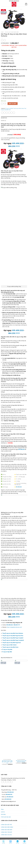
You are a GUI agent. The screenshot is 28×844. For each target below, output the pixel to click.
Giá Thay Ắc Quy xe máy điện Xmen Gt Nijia (21, 761)
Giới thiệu (3, 814)
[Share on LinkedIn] (14, 113)
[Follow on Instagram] (4, 782)
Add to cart (12, 103)
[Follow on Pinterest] (11, 782)
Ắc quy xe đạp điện (7, 651)
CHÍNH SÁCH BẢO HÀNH (7, 827)
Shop (2, 809)
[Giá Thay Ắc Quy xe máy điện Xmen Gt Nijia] (21, 709)
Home (2, 32)
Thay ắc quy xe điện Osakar (18, 108)
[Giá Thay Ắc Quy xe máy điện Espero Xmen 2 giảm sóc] (7, 709)
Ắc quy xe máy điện (9, 108)
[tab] (14, 118)
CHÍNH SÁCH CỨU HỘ (6, 834)
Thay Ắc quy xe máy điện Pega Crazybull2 (13, 640)
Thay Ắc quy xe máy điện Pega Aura (11, 642)
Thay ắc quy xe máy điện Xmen (12, 32)
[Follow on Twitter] (7, 782)
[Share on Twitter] (7, 113)
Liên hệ (3, 812)
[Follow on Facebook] (2, 782)
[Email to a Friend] (9, 113)
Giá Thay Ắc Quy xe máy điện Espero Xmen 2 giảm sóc (7, 762)
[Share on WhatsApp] (2, 113)
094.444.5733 (9, 794)
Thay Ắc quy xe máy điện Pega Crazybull (12, 638)
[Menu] (2, 4)
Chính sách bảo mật (6, 817)
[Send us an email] (9, 782)
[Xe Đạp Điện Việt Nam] (14, 4)
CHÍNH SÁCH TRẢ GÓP (6, 832)
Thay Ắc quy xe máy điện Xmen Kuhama (12, 633)
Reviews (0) (3, 120)
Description (4, 117)
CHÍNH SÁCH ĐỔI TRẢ (6, 824)
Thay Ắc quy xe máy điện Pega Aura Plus (12, 635)
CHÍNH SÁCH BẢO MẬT (6, 829)
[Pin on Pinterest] (11, 113)
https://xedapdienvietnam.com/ (14, 627)
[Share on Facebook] (4, 113)
